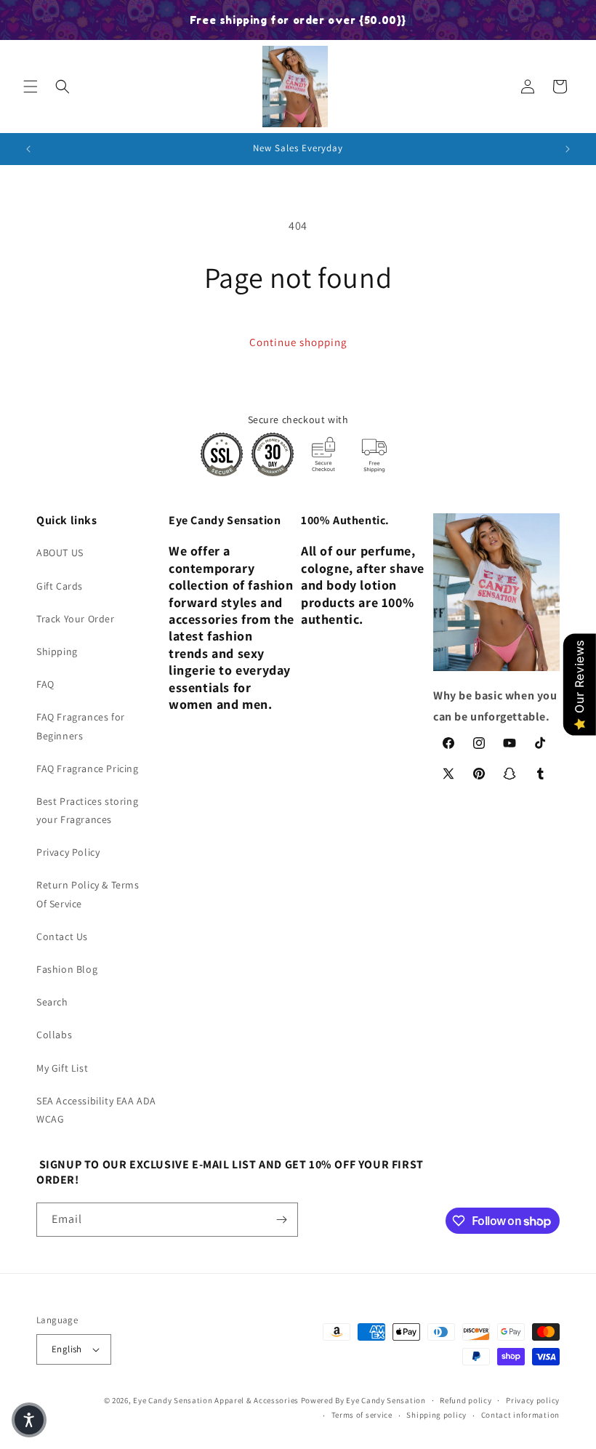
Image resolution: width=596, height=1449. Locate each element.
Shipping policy (436, 1415)
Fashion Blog (66, 969)
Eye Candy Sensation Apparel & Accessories (216, 1400)
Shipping (57, 651)
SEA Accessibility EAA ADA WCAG (96, 1109)
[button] (31, 87)
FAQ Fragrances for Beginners (80, 726)
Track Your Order (75, 618)
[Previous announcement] (28, 149)
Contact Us (62, 936)
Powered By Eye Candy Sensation (363, 1400)
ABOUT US (60, 552)
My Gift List (62, 1068)
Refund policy (465, 1400)
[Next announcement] (568, 149)
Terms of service (361, 1415)
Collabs (54, 1034)
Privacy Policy (68, 852)
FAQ (45, 684)
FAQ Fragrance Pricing (87, 768)
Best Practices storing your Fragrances (87, 810)
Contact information (520, 1415)
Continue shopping (298, 342)
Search (52, 1001)
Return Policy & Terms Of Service (88, 894)
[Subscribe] (281, 1220)
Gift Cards (59, 586)
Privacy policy (533, 1400)
